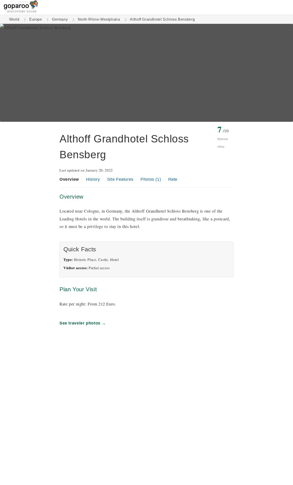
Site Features (120, 179)
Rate (172, 179)
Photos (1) (151, 179)
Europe (35, 19)
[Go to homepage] (21, 8)
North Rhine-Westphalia (99, 19)
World (14, 19)
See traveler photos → (83, 323)
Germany (60, 19)
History (93, 179)
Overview (69, 179)
